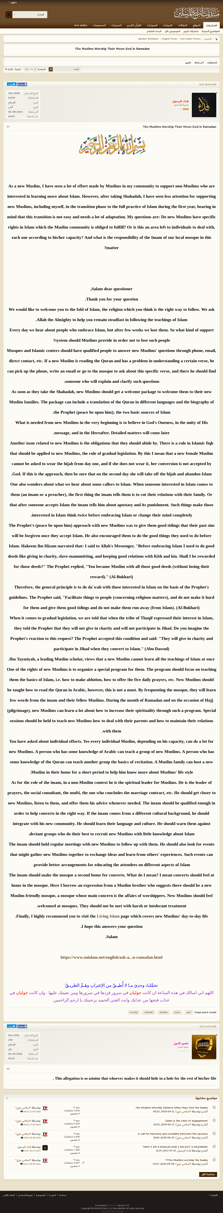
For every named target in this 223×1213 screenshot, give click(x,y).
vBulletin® (112, 1205)
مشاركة (20, 84)
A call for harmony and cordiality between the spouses (173, 1133)
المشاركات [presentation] (212, 62)
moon (177, 1012)
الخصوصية (40, 1195)
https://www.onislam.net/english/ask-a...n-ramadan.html (111, 957)
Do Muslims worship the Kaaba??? (186, 1160)
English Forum (169, 38)
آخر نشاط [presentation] (199, 62)
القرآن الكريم (134, 25)
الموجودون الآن (172, 31)
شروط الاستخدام (25, 1195)
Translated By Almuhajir (112, 1211)
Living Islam (108, 916)
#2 (8, 1068)
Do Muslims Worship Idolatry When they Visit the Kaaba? (172, 1107)
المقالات (182, 25)
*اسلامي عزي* (183, 1111)
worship (134, 1012)
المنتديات (211, 25)
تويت (10, 84)
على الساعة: (32, 116)
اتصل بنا (52, 1195)
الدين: (35, 102)
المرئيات (167, 25)
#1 (8, 126)
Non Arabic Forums (191, 38)
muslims (163, 1012)
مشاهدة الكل (208, 1174)
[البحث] (8, 14)
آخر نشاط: (33, 111)
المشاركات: (32, 97)
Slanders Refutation (148, 38)
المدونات (116, 25)
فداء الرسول (184, 1150)
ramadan (148, 1012)
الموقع (196, 25)
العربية (214, 1195)
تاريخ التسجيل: (31, 93)
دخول (14, 2)
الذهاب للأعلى (9, 1195)
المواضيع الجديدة (211, 31)
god (189, 1012)
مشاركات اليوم (191, 31)
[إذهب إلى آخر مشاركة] (22, 1111)
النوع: (35, 107)
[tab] (212, 62)
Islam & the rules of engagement (186, 1120)
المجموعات (99, 25)
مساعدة (62, 1195)
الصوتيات (152, 25)
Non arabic (80, 25)
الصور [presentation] (188, 62)
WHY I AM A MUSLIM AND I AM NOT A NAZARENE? (175, 1146)
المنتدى (208, 38)
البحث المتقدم (154, 31)
